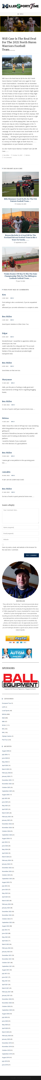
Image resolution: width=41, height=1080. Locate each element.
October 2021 (6, 962)
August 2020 (5, 1014)
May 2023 (5, 893)
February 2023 (6, 904)
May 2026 (5, 762)
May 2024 (5, 849)
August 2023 (5, 882)
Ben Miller (6, 155)
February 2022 (6, 948)
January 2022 (6, 951)
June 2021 (5, 977)
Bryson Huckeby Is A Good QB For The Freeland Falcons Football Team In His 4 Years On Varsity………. (20, 237)
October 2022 (6, 919)
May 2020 (5, 1025)
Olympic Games (7, 736)
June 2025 (5, 802)
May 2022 (5, 937)
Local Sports (5, 710)
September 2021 (7, 966)
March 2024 (5, 857)
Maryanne (7, 379)
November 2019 (7, 1046)
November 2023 (7, 871)
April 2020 (5, 1028)
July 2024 (4, 842)
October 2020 (6, 1006)
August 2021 (5, 970)
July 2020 (4, 1017)
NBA (3, 721)
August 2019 (5, 1057)
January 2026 (6, 776)
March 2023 (5, 900)
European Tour (6, 703)
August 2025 (5, 795)
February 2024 (6, 860)
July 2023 (4, 886)
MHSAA (28, 155)
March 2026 (5, 769)
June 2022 (5, 933)
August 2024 (5, 838)
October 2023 (6, 875)
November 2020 (7, 1003)
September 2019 (7, 1054)
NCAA (3, 725)
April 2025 (5, 809)
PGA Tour (5, 740)
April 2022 (5, 941)
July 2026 (4, 754)
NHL (3, 732)
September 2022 (7, 922)
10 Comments (8, 157)
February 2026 (6, 773)
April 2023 (5, 897)
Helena (5, 418)
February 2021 (6, 992)
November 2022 (7, 915)
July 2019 (4, 1061)
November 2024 (7, 827)
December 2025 (6, 780)
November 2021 (7, 959)
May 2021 (5, 981)
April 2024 (5, 853)
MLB (3, 718)
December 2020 (6, 999)
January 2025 (6, 820)
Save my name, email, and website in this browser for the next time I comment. (19, 548)
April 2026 (5, 765)
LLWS (3, 707)
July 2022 (4, 930)
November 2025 (7, 784)
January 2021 (6, 995)
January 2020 (6, 1039)
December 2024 (6, 824)
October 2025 (6, 787)
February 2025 (6, 816)
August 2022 (5, 926)
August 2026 (5, 751)
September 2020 (7, 1010)
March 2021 (5, 988)
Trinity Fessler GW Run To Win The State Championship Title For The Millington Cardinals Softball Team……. (20, 276)
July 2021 (4, 973)
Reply (12, 298)
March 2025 (5, 813)
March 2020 (5, 1032)
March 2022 (5, 944)
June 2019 (5, 1065)
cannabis (6, 472)
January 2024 (6, 864)
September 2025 (7, 791)
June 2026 (5, 758)
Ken (4, 295)
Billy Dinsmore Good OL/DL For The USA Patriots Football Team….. (20, 200)
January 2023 (6, 908)
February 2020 (6, 1035)
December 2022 (6, 911)
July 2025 (4, 798)
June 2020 (5, 1021)
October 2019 (6, 1050)
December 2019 (6, 1043)
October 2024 (6, 831)
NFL (3, 729)
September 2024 (7, 835)
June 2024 (5, 846)
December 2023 (6, 868)
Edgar (4, 333)
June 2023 (5, 889)
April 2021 (5, 984)
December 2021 (6, 955)
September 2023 (7, 878)
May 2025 (5, 805)
